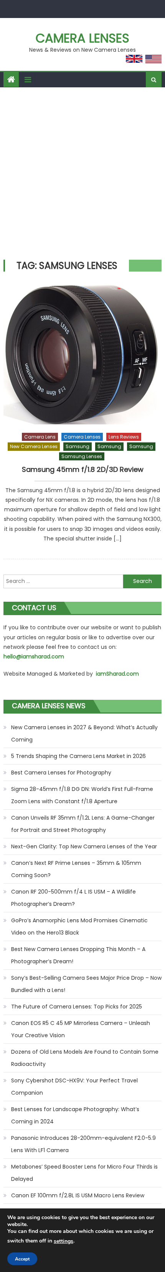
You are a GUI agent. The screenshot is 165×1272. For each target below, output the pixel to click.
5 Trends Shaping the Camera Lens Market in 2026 (78, 756)
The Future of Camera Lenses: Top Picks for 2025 (76, 1006)
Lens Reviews (124, 437)
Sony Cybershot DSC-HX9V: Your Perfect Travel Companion (74, 1087)
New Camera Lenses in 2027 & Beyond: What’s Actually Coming (84, 733)
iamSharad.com (117, 674)
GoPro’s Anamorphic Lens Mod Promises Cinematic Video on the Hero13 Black (79, 926)
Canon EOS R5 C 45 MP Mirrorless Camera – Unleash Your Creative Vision (80, 1029)
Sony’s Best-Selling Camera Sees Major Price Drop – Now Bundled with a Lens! (86, 984)
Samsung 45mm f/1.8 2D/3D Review (83, 469)
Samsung (77, 446)
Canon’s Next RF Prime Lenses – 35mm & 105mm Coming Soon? (76, 869)
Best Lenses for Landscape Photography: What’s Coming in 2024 (75, 1115)
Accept (22, 1259)
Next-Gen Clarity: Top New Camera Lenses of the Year (84, 846)
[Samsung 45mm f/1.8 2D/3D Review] (82, 353)
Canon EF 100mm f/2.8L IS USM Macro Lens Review (77, 1195)
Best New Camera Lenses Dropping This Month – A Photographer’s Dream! (78, 955)
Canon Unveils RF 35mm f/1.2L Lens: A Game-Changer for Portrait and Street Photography (83, 824)
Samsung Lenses (81, 456)
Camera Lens (40, 437)
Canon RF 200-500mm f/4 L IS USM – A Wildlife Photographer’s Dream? (73, 898)
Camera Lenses (82, 38)
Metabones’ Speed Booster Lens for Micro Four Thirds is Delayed (84, 1173)
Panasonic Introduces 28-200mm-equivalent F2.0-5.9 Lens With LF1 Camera (83, 1144)
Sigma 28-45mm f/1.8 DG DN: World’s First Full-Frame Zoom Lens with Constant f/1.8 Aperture (82, 795)
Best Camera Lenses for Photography (61, 772)
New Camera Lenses (34, 446)
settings (63, 1241)
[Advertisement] (82, 173)
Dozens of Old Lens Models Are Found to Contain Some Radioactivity (84, 1058)
